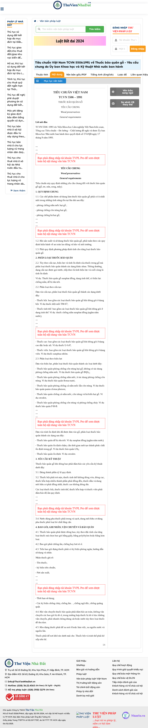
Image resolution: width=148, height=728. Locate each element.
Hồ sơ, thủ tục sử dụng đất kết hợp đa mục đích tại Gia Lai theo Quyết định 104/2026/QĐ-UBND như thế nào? (16, 68)
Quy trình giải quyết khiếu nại (127, 669)
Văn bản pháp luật (50, 21)
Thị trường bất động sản (89, 682)
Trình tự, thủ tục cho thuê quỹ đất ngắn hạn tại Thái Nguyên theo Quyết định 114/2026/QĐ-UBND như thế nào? (16, 84)
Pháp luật (81, 674)
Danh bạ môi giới (85, 695)
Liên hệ (116, 660)
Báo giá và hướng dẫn (87, 669)
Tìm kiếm (95, 29)
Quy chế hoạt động (122, 665)
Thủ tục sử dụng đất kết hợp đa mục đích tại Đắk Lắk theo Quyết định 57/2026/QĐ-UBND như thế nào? (16, 36)
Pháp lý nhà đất (84, 691)
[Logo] (9, 663)
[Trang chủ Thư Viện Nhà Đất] (35, 21)
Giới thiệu (81, 660)
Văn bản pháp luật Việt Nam (91, 678)
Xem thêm (19, 190)
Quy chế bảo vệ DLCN (123, 678)
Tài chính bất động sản (88, 687)
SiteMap (80, 665)
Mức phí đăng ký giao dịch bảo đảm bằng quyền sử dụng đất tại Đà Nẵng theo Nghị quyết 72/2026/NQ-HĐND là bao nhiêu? (15, 115)
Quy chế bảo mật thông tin (126, 673)
